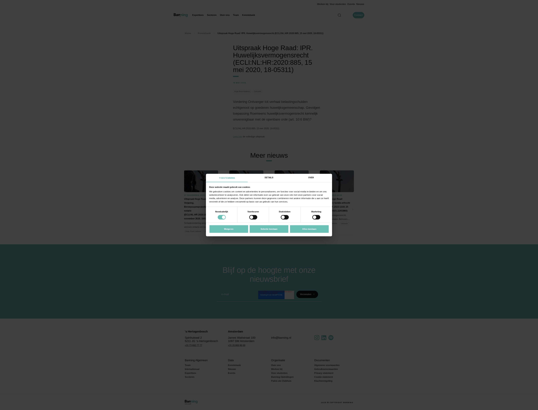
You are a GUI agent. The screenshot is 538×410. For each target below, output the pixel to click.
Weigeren (228, 229)
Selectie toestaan (269, 229)
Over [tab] (311, 177)
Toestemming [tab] (227, 178)
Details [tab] (269, 177)
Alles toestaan (309, 229)
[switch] (253, 217)
